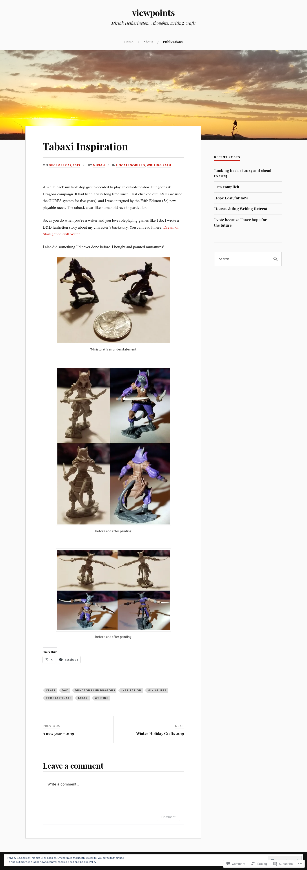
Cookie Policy (88, 861)
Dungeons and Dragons (95, 690)
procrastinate (58, 697)
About (148, 41)
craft (51, 690)
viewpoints (153, 12)
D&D (65, 690)
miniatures (157, 690)
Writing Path (159, 165)
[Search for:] (248, 259)
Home (128, 41)
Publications (173, 41)
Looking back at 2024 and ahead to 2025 (242, 173)
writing (102, 697)
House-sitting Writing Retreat (240, 208)
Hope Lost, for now (231, 197)
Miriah (99, 165)
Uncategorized (130, 165)
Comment (168, 817)
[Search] (275, 259)
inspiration (131, 690)
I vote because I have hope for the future (240, 222)
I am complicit (226, 186)
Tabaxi (83, 697)
